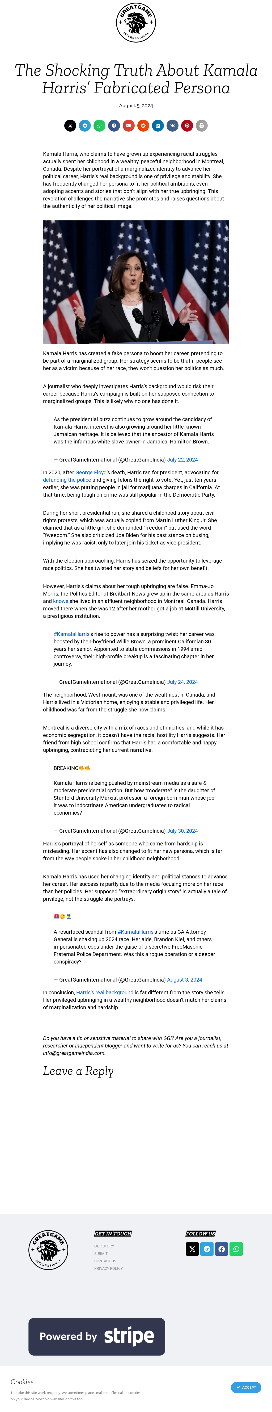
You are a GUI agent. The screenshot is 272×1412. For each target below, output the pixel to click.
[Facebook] (221, 1249)
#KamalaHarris (72, 634)
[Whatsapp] (236, 1249)
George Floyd (91, 472)
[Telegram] (207, 1249)
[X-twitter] (192, 1249)
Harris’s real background (104, 992)
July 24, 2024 (182, 682)
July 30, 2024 (182, 831)
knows (60, 601)
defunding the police (67, 480)
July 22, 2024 (182, 459)
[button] (70, 126)
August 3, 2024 (184, 980)
